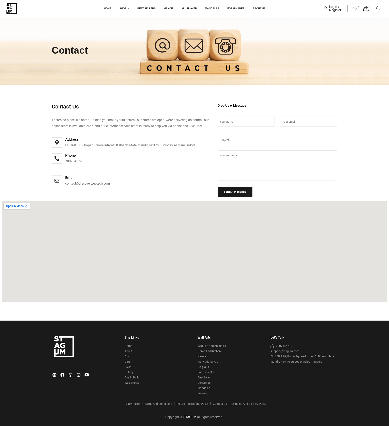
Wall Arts (204, 337)
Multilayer (189, 8)
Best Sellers (146, 8)
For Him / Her (236, 8)
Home (107, 8)
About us (259, 8)
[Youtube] (87, 375)
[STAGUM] (11, 8)
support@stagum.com (284, 351)
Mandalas (212, 8)
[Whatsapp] (70, 375)
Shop (122, 8)
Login (333, 6)
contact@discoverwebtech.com (87, 183)
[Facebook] (62, 375)
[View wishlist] (355, 9)
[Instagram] (79, 375)
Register (335, 10)
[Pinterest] (54, 375)
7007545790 (74, 161)
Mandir (169, 8)
